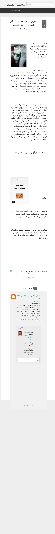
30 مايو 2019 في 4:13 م (29, 337)
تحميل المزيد (28, 405)
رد (38, 323)
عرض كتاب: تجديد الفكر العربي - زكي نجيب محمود (23, 24)
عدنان (38, 295)
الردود (20, 327)
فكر (25, 277)
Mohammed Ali (28, 333)
